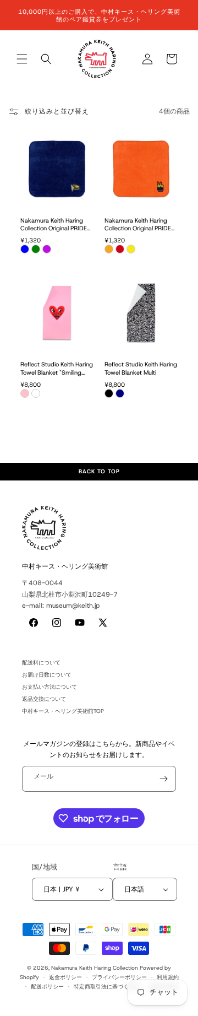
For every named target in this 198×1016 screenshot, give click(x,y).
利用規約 (168, 977)
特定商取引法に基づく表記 (107, 986)
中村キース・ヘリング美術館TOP (63, 711)
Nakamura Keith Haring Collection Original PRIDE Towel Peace (138, 225)
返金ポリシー (65, 977)
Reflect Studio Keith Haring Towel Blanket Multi (141, 368)
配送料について (41, 662)
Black (109, 393)
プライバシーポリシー (119, 977)
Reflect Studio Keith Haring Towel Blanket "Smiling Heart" (56, 368)
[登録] (163, 779)
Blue (24, 249)
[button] (22, 59)
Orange (109, 249)
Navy (120, 393)
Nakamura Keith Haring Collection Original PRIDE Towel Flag (53, 225)
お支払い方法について (49, 686)
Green (35, 249)
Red (120, 249)
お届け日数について (47, 674)
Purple (46, 249)
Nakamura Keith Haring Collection (94, 967)
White (35, 393)
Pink (24, 393)
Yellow (131, 249)
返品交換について (44, 698)
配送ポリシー (47, 986)
